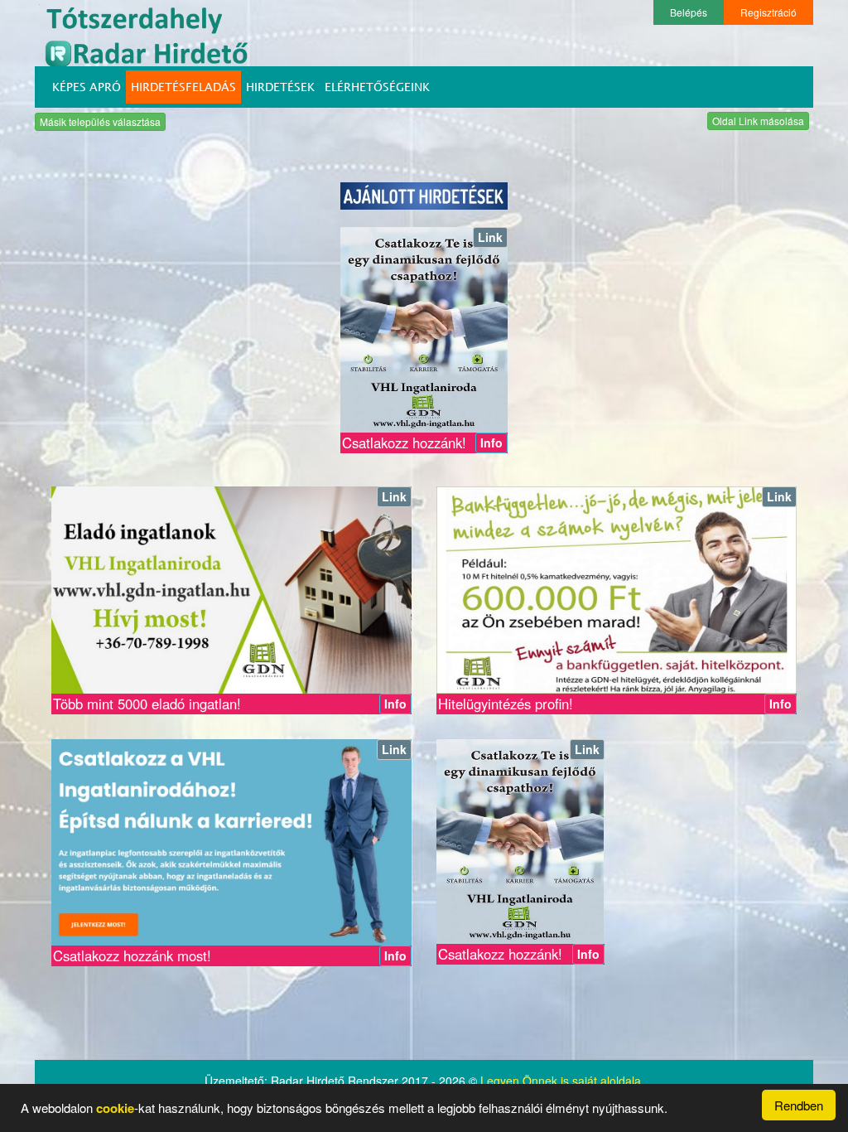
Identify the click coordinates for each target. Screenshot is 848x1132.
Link (490, 237)
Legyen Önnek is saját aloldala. (562, 1080)
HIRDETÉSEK (280, 87)
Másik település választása (100, 121)
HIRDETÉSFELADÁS (183, 87)
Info (491, 442)
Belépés (688, 12)
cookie (115, 1108)
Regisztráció (768, 12)
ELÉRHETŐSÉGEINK (377, 87)
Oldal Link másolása (758, 121)
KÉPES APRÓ (86, 87)
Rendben (798, 1105)
